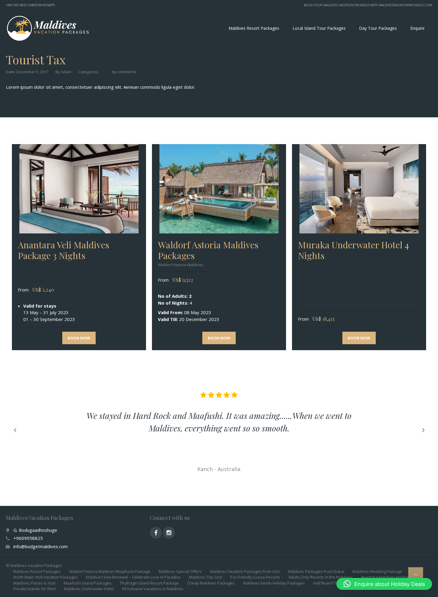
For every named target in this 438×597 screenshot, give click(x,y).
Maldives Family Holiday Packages (274, 583)
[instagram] (169, 533)
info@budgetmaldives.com (40, 546)
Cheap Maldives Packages (211, 583)
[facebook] (156, 533)
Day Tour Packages (378, 28)
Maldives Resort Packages (254, 28)
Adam (66, 71)
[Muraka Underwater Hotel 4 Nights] (359, 188)
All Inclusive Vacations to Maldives (152, 588)
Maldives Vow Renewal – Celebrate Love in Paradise (133, 577)
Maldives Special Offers (180, 571)
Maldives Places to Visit (34, 583)
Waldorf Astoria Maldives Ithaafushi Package (109, 571)
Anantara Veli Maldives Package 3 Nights (63, 250)
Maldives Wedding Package (377, 571)
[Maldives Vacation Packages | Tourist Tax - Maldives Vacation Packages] (47, 28)
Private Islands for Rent (34, 588)
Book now (79, 338)
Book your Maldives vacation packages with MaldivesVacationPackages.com (368, 5)
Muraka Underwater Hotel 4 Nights (353, 250)
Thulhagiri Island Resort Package (149, 583)
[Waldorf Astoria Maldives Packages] (219, 188)
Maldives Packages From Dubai (316, 571)
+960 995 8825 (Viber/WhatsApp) (30, 5)
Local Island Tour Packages (319, 28)
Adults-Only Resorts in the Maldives (320, 577)
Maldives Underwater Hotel (89, 588)
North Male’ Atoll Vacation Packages (45, 577)
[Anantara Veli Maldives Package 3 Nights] (79, 188)
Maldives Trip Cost (205, 577)
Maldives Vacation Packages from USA (244, 571)
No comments (124, 71)
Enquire (417, 28)
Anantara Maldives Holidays (386, 577)
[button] (384, 584)
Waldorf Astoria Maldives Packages (208, 250)
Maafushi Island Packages (87, 583)
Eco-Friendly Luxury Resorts (255, 577)
